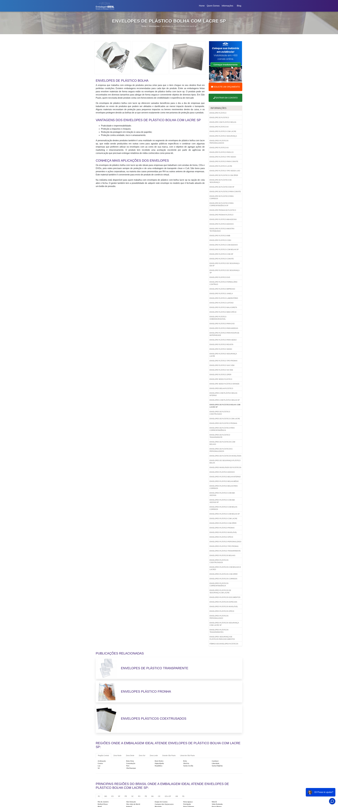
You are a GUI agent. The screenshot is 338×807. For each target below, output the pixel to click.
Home (202, 6)
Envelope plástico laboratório (224, 298)
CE (159, 796)
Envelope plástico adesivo (222, 224)
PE (146, 796)
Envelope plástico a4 (219, 127)
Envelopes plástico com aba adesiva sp (222, 501)
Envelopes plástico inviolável (223, 532)
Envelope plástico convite (222, 259)
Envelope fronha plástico (221, 215)
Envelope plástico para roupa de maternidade (224, 334)
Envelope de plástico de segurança (221, 181)
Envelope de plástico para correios (222, 197)
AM (176, 796)
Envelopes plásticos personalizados (219, 142)
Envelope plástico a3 (219, 148)
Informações (227, 6)
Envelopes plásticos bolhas (222, 555)
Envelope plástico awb (220, 236)
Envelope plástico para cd (222, 152)
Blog (239, 6)
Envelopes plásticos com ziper (224, 574)
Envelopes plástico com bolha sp (225, 514)
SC (132, 796)
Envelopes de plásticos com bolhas (222, 443)
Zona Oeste (130, 755)
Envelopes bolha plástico (221, 388)
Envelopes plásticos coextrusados (219, 561)
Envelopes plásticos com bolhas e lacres (225, 568)
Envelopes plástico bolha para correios (224, 487)
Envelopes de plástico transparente (220, 436)
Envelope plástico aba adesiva (223, 219)
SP (119, 796)
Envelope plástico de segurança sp (225, 271)
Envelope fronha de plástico (223, 210)
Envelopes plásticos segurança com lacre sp (224, 624)
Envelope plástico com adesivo (224, 245)
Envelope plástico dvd (220, 277)
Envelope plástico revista (221, 344)
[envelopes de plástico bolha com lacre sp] (112, 57)
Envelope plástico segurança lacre (223, 355)
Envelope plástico (218, 113)
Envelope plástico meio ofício (223, 312)
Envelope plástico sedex (221, 349)
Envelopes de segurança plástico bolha (225, 462)
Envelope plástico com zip (221, 254)
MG (105, 796)
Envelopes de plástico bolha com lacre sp (225, 406)
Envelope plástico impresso (222, 289)
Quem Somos (213, 6)
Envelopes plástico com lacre (223, 518)
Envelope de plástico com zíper (224, 175)
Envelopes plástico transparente (225, 551)
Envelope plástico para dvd (222, 324)
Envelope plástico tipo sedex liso (225, 171)
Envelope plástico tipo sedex (223, 157)
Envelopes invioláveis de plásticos (225, 467)
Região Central (103, 755)
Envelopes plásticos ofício (222, 611)
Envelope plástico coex (220, 240)
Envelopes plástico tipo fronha (224, 546)
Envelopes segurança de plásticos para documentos (222, 638)
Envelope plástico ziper (220, 375)
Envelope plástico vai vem (221, 370)
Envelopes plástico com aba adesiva (222, 494)
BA (152, 796)
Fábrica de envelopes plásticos (224, 644)
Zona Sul (142, 755)
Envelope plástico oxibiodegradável (218, 318)
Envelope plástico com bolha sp (224, 249)
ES (112, 796)
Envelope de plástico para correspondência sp (222, 204)
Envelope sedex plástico (221, 379)
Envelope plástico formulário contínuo (223, 283)
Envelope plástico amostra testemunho (222, 230)
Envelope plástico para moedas (224, 328)
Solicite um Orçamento (226, 87)
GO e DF (168, 796)
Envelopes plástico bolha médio (224, 481)
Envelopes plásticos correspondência (219, 584)
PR (126, 796)
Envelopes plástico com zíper (223, 523)
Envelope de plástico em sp (222, 187)
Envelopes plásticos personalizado (219, 617)
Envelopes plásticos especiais (223, 602)
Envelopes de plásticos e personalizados (221, 450)
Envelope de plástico (219, 117)
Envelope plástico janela (221, 294)
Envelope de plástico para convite (225, 192)
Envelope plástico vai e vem (222, 365)
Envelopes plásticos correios (223, 579)
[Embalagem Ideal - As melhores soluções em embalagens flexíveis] (105, 5)
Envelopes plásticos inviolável (224, 606)
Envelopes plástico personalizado (225, 542)
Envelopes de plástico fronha (223, 423)
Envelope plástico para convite (224, 161)
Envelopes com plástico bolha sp (225, 400)
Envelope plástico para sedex (223, 340)
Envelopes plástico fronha (222, 528)
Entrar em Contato (226, 98)
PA (183, 796)
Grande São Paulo (169, 755)
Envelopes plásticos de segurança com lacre (220, 591)
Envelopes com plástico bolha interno (223, 394)
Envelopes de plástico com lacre (225, 419)
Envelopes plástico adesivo (222, 472)
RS (139, 796)
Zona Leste (154, 755)
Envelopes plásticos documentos (225, 597)
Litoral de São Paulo (187, 755)
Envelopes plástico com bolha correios (223, 508)
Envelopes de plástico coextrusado (220, 413)
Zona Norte (117, 755)
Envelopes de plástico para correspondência (222, 429)
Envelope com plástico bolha (223, 122)
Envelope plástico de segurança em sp (225, 264)
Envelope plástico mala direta (223, 307)
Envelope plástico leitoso (221, 303)
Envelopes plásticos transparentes (219, 631)
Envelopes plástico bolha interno (225, 477)
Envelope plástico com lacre (223, 131)
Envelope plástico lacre (221, 166)
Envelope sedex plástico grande (224, 384)
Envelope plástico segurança (223, 136)
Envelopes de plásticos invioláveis (225, 456)
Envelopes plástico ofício (221, 537)
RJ (99, 796)
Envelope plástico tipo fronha (223, 361)
